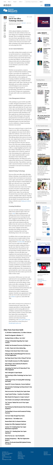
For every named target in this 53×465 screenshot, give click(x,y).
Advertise (46, 453)
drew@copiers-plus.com (15, 323)
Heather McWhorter (45, 69)
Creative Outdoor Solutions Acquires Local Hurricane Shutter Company (43, 109)
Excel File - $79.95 (45, 232)
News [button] (9, 1)
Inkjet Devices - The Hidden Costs (13, 418)
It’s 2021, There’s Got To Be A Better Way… (15, 348)
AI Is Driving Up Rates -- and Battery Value (46, 40)
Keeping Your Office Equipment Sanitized (15, 424)
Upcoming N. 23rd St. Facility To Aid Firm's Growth (42, 85)
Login (41, 5)
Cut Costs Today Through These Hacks (15, 416)
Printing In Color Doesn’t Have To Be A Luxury (16, 351)
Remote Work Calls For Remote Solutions (15, 421)
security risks (20, 241)
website (13, 296)
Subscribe (46, 452)
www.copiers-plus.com (24, 319)
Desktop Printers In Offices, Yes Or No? (15, 338)
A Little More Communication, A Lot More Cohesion (18, 332)
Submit (41, 1)
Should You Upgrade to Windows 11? (14, 335)
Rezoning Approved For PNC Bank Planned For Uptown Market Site (47, 96)
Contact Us (20, 453)
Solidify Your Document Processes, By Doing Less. (18, 345)
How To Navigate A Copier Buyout (13, 372)
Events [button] (20, 1)
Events (32, 452)
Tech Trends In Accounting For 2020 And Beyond (17, 399)
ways (13, 213)
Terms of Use (20, 457)
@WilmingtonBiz (21, 455)
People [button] (14, 1)
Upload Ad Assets (47, 454)
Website (5, 19)
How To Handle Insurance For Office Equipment (17, 361)
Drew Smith (24, 23)
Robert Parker (46, 43)
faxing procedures (26, 201)
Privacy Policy (21, 458)
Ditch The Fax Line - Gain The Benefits (15, 436)
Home (5, 1)
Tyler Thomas (46, 54)
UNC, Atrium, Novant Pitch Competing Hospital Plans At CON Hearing (44, 117)
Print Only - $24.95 (45, 227)
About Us (20, 452)
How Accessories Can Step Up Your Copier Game (17, 391)
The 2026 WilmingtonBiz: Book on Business (46, 208)
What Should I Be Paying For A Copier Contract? (17, 397)
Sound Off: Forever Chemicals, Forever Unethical (17, 384)
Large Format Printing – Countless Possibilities (17, 394)
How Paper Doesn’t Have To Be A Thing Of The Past (18, 358)
